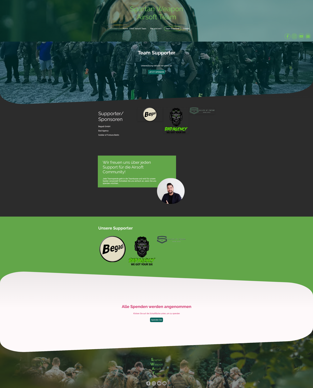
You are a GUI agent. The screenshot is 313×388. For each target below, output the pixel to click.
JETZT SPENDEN (156, 72)
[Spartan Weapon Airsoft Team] (156, 23)
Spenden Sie (156, 320)
